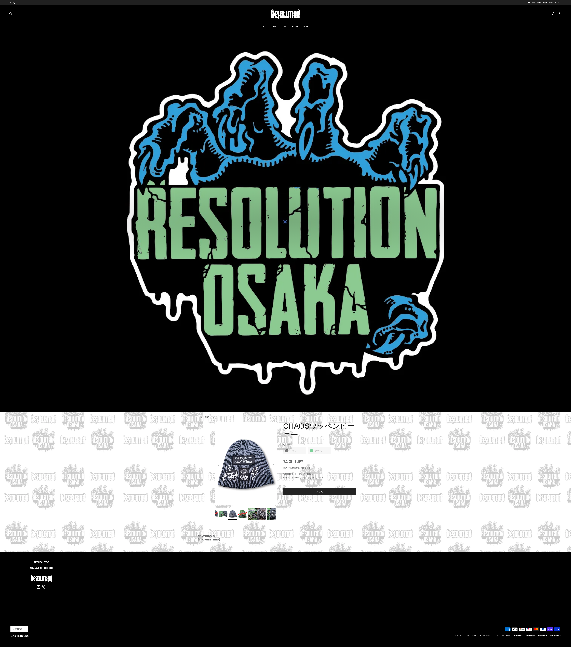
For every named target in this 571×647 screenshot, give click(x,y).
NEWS (551, 2)
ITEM (533, 2)
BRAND (545, 2)
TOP (529, 2)
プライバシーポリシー (502, 635)
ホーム (200, 417)
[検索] (10, 14)
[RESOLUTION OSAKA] (285, 13)
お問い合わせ (471, 635)
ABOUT (539, 2)
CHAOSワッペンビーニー (213, 417)
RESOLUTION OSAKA (22, 636)
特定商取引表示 (485, 635)
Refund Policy (530, 635)
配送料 (301, 468)
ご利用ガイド (458, 635)
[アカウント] (553, 14)
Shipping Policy (518, 635)
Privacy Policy (542, 635)
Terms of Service (555, 635)
